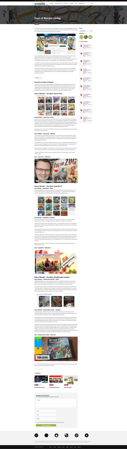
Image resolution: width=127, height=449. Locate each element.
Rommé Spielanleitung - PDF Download (87, 79)
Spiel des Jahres (53, 0)
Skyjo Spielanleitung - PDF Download (87, 46)
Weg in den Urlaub (64, 88)
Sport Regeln (65, 3)
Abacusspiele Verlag (54, 387)
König (63, 311)
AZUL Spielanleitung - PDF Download (87, 103)
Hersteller (39, 0)
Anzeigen (40, 77)
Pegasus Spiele (67, 387)
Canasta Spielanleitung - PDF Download (87, 110)
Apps (76, 3)
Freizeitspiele (71, 3)
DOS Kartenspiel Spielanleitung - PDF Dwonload (86, 61)
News (49, 0)
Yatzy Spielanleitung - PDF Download (87, 95)
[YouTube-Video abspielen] (56, 171)
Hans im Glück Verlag (39, 387)
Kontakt (35, 0)
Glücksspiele (46, 0)
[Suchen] (91, 31)
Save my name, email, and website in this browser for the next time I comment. (50, 422)
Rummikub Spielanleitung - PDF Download (86, 70)
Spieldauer (72, 129)
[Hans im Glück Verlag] (41, 380)
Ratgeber (42, 0)
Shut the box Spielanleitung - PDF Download (86, 118)
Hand (37, 327)
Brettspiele (51, 68)
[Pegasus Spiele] (71, 380)
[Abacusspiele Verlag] (56, 380)
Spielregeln (51, 3)
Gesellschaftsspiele (58, 3)
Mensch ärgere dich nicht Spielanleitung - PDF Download (86, 86)
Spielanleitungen (82, 3)
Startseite (36, 20)
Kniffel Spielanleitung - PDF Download (87, 53)
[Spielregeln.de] (41, 3)
